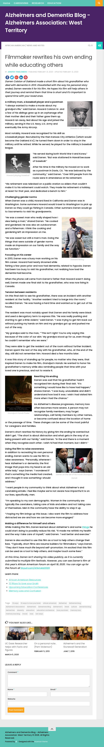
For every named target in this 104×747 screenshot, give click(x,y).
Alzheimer (63, 603)
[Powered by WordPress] (16, 741)
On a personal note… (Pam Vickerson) (45, 645)
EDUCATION (54, 3)
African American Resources (25, 579)
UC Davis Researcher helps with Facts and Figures (16, 647)
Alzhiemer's (57, 607)
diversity (20, 610)
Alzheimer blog (75, 603)
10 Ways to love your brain (23, 583)
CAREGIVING (21, 3)
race (31, 614)
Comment (13, 672)
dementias (10, 610)
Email (53, 689)
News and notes (35, 45)
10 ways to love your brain (31, 603)
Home (6, 3)
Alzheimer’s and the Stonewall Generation (75, 645)
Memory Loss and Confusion (25, 590)
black (67, 607)
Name (11, 689)
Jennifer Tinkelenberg (17, 72)
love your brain (62, 610)
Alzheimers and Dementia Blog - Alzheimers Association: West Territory (47, 22)
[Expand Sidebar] (99, 45)
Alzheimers (31, 607)
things (85, 527)
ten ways (39, 614)
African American (15, 45)
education (30, 610)
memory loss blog (13, 614)
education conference (45, 610)
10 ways (15, 603)
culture (74, 607)
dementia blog (85, 607)
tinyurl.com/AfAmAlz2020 (35, 568)
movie (24, 614)
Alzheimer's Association (15, 607)
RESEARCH (38, 3)
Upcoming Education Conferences (28, 587)
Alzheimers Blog (44, 607)
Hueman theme (41, 741)
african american (49, 603)
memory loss (76, 610)
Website (11, 699)
